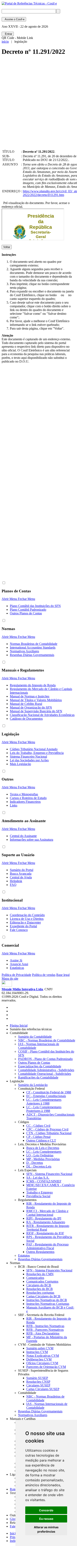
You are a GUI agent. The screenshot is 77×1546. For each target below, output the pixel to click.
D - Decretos (34, 1162)
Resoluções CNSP (38, 1381)
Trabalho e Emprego (39, 1192)
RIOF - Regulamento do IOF (45, 1233)
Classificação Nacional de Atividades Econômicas (42, 715)
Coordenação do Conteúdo (27, 915)
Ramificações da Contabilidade (38, 1077)
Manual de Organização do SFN (31, 707)
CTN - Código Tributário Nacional (48, 1133)
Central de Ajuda (21, 877)
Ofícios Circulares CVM (42, 1363)
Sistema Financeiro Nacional (28, 756)
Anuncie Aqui (19, 964)
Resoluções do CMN (40, 1274)
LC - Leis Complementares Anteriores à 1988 (43, 1101)
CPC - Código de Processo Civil (47, 1129)
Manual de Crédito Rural (26, 704)
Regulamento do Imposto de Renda (33, 685)
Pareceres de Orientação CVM (46, 1367)
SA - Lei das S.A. (37, 1177)
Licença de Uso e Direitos (27, 918)
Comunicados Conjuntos (42, 1281)
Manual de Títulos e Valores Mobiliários (36, 700)
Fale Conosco (19, 930)
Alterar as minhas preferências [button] (46, 1529)
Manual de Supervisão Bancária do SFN (36, 711)
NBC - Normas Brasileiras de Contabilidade (46, 1040)
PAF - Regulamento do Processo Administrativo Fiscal (47, 1246)
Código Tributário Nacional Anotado (33, 749)
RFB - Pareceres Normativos (45, 1329)
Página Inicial (19, 1025)
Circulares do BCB (38, 1285)
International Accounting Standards (32, 647)
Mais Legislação (20, 764)
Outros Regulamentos (40, 1252)
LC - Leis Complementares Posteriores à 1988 (43, 1109)
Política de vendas (43, 975)
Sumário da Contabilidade (35, 1036)
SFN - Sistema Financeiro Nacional (49, 1174)
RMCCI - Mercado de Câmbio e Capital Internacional (47, 1212)
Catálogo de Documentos (26, 718)
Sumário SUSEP (37, 1378)
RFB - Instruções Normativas (45, 1326)
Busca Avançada (20, 873)
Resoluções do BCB (39, 1289)
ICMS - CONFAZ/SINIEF (43, 1181)
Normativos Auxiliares (24, 651)
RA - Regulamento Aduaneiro (45, 1222)
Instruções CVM (37, 1352)
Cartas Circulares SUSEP (42, 1389)
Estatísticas (17, 968)
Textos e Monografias (24, 794)
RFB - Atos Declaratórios (42, 1333)
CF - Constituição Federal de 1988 (48, 1092)
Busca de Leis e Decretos (42, 1148)
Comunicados (35, 1278)
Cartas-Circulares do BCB (43, 1296)
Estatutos (24, 1255)
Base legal (63, 975)
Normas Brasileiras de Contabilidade (33, 644)
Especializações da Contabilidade (39, 1066)
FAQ (13, 884)
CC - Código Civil (38, 1125)
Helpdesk (16, 881)
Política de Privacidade (16, 975)
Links (13, 805)
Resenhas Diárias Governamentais (32, 655)
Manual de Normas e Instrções (29, 696)
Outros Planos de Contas (26, 613)
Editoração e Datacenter (25, 922)
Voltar (6, 247)
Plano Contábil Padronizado (28, 609)
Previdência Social (38, 1196)
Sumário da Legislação (33, 1085)
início (5, 41)
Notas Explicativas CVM (42, 1355)
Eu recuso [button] (46, 1518)
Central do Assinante (23, 836)
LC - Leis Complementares (43, 1151)
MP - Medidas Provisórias (43, 1159)
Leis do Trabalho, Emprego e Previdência (37, 753)
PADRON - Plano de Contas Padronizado (45, 1059)
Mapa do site (10, 978)
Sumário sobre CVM (39, 1348)
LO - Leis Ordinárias (39, 1155)
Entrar (7, 33)
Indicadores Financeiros (25, 801)
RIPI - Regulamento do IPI (43, 1218)
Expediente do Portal (23, 926)
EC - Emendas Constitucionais (46, 1096)
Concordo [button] (46, 1510)
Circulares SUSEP (38, 1385)
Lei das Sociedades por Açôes (29, 760)
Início (13, 1533)
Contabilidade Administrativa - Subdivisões (46, 1070)
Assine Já (16, 960)
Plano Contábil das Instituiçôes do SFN (35, 606)
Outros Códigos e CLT (41, 1140)
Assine (13, 19)
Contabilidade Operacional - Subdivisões (44, 1073)
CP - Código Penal (38, 1137)
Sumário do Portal (21, 870)
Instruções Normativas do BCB (46, 1300)
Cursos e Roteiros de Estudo (28, 798)
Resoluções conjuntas (40, 1292)
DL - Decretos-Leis (38, 1166)
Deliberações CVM (39, 1359)
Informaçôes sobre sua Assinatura (31, 839)
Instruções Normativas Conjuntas (47, 1303)
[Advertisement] (38, 106)
